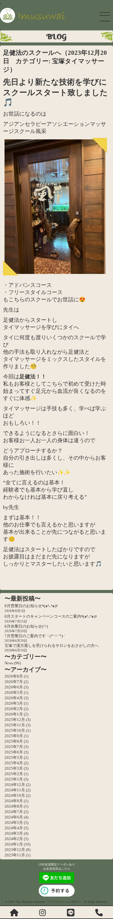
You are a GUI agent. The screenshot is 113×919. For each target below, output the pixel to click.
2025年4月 (14, 763)
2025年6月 (14, 752)
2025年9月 (14, 736)
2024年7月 (14, 811)
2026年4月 (14, 698)
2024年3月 (14, 833)
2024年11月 (15, 790)
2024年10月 (15, 795)
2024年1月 (14, 844)
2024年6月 (14, 817)
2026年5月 (14, 692)
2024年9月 (14, 801)
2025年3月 (14, 768)
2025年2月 (14, 774)
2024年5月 (14, 822)
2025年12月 (15, 719)
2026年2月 (14, 708)
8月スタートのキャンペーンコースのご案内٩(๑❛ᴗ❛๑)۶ (51, 616)
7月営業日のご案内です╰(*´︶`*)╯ (36, 636)
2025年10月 (15, 730)
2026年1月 (14, 714)
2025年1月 (14, 779)
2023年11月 (15, 855)
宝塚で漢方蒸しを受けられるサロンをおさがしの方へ (52, 645)
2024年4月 (14, 828)
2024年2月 (14, 839)
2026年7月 (14, 681)
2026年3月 (14, 703)
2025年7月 (14, 746)
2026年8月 (14, 676)
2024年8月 (14, 806)
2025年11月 (15, 725)
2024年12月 (15, 784)
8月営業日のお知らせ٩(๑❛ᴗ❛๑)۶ (31, 606)
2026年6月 (14, 687)
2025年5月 (14, 757)
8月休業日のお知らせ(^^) (26, 626)
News (9, 663)
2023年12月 (15, 849)
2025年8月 (14, 741)
